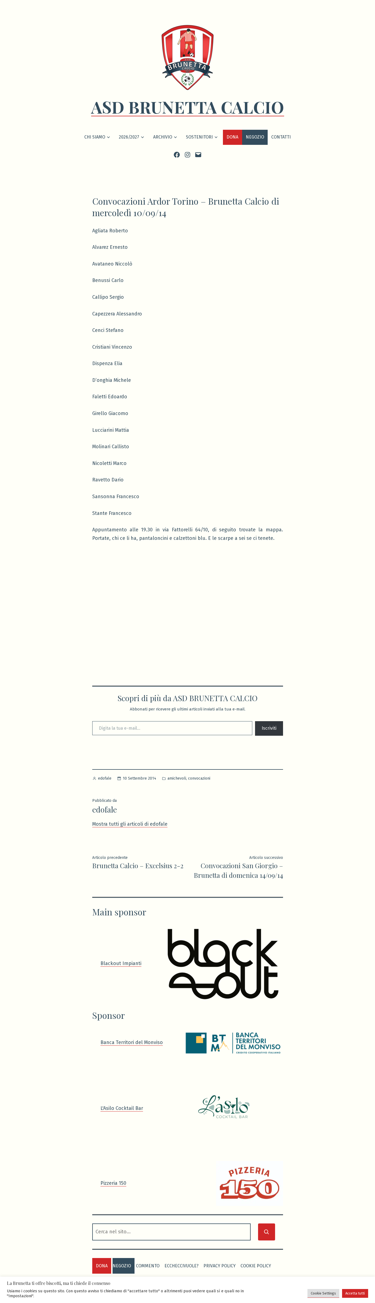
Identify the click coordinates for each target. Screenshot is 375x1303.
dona (102, 1265)
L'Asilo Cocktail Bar (121, 1108)
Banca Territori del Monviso (131, 1042)
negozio (122, 1265)
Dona (232, 137)
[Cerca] (266, 1231)
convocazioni (199, 778)
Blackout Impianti (120, 963)
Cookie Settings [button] (323, 1293)
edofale (104, 778)
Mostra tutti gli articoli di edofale (129, 824)
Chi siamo (94, 137)
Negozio (255, 137)
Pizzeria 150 (113, 1183)
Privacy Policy (219, 1265)
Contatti (281, 137)
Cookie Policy (255, 1265)
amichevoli (176, 778)
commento (147, 1265)
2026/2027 (129, 137)
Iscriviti (269, 728)
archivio (162, 137)
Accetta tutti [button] (355, 1293)
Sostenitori (199, 137)
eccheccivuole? (181, 1265)
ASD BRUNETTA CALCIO (187, 107)
